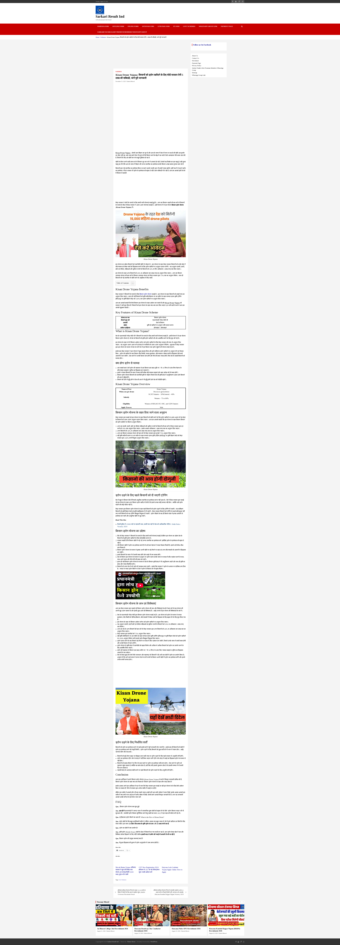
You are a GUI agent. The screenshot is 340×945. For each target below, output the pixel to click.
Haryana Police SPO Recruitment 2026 (111, 929)
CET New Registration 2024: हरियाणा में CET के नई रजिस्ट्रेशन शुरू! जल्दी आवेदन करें (149, 869)
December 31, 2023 (121, 81)
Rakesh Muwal (131, 81)
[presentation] (240, 902)
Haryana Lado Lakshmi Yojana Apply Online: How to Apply (172, 869)
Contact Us (195, 58)
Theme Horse (131, 942)
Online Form (133, 26)
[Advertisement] (150, 55)
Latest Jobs (121, 922)
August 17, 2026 (176, 931)
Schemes (119, 71)
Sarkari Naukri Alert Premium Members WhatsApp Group (122, 32)
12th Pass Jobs (164, 26)
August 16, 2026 (213, 933)
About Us (195, 56)
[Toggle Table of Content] (132, 283)
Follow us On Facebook (202, 45)
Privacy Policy (196, 65)
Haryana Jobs (103, 26)
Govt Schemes (189, 26)
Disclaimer (195, 61)
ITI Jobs (176, 26)
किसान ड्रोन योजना (145, 294)
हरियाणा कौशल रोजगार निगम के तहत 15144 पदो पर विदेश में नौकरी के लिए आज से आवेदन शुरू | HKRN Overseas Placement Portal (132, 892)
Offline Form (118, 26)
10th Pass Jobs (148, 26)
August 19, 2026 (101, 931)
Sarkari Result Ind (110, 16)
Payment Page (227, 26)
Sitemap (194, 73)
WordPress (153, 942)
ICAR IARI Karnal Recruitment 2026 (185, 929)
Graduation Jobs (140, 924)
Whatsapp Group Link (208, 26)
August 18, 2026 (138, 933)
